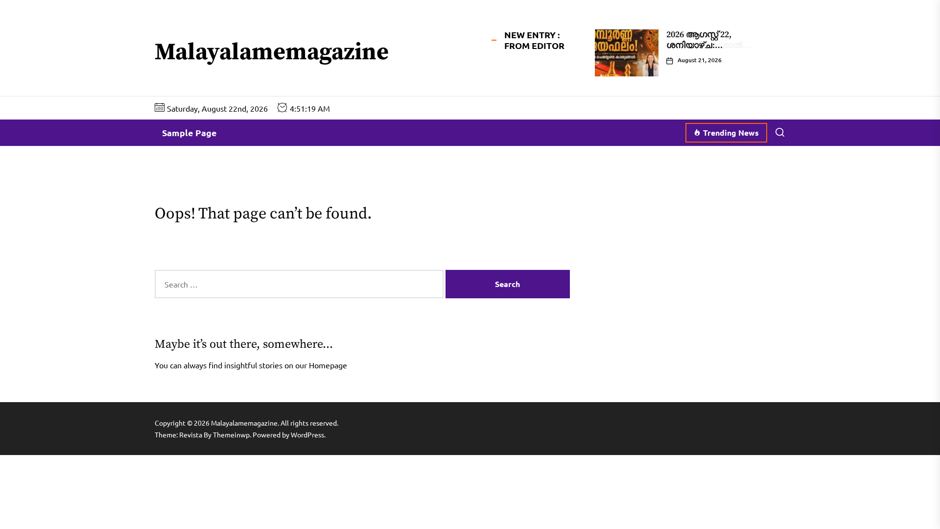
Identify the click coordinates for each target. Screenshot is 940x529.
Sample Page (189, 132)
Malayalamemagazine (272, 53)
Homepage (328, 365)
